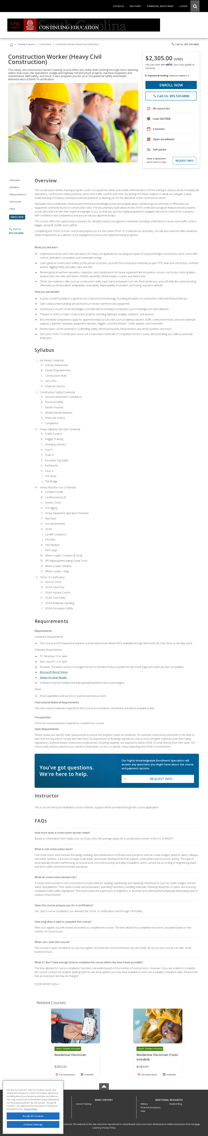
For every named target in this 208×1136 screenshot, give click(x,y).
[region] (33, 1107)
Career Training (83, 1103)
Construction (45, 44)
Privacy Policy (109, 1127)
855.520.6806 (16, 233)
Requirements (18, 194)
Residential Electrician (70, 1055)
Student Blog (175, 1103)
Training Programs (26, 44)
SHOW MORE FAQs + (47, 984)
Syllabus (14, 187)
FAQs (12, 208)
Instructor (15, 201)
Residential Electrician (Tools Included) (157, 1057)
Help (143, 1111)
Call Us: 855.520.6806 (185, 44)
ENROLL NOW (171, 85)
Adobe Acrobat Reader (53, 677)
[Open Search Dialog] (195, 6)
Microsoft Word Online (54, 672)
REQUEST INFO (185, 160)
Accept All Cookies (33, 1116)
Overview (15, 180)
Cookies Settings (33, 1124)
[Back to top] (104, 1099)
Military (144, 1103)
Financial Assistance (151, 1107)
